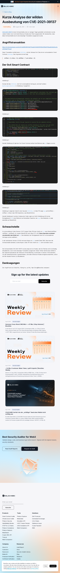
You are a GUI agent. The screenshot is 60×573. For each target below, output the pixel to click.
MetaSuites (20, 518)
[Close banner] (58, 2)
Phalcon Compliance (8, 528)
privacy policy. (35, 568)
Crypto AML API (7, 535)
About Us (5, 547)
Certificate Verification (8, 559)
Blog (18, 554)
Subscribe (44, 281)
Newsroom (5, 552)
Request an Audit (29, 448)
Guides (18, 559)
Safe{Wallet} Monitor (8, 523)
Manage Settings (11, 568)
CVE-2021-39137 (7, 32)
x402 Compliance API (23, 525)
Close (45, 566)
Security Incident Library (23, 552)
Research (19, 556)
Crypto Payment (36, 525)
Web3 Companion (7, 539)
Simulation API (21, 521)
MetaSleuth (5, 532)
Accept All (53, 566)
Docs (18, 549)
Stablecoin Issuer (37, 523)
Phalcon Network (7, 530)
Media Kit (4, 554)
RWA (33, 528)
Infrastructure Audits (8, 518)
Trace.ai (4, 537)
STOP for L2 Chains (7, 525)
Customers (5, 549)
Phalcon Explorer (22, 516)
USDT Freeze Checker (23, 523)
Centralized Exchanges (38, 518)
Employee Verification (8, 556)
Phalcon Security (7, 521)
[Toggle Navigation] (58, 6)
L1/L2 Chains (35, 521)
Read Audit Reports (11, 448)
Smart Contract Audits (8, 516)
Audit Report (20, 547)
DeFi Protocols (36, 516)
